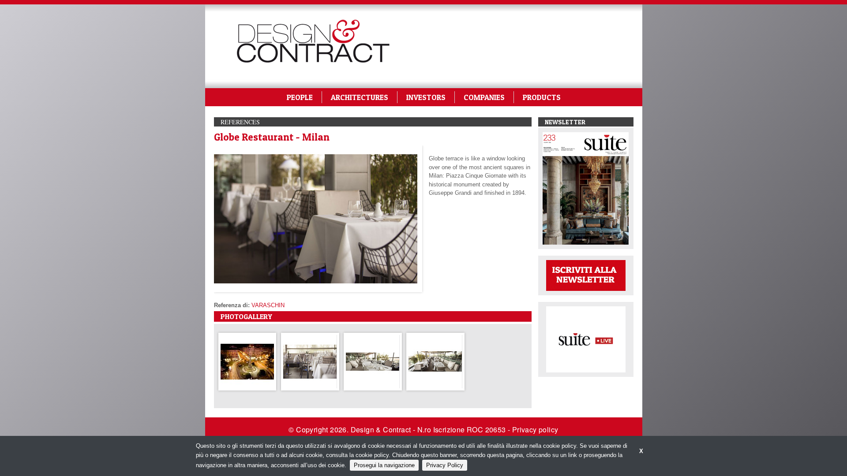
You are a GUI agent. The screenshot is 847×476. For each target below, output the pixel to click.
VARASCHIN (268, 305)
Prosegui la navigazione (384, 465)
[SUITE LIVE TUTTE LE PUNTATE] (586, 338)
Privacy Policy (444, 465)
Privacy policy (535, 429)
